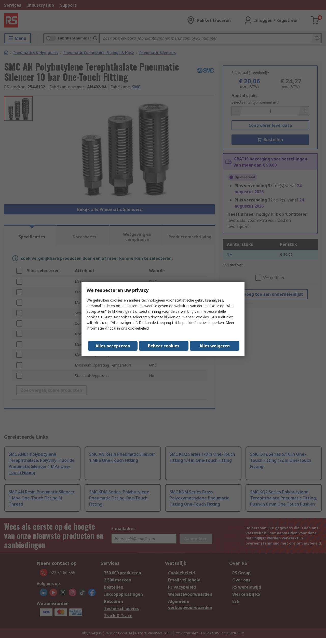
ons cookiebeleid (135, 328)
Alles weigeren (214, 346)
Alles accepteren (113, 346)
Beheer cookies (163, 346)
